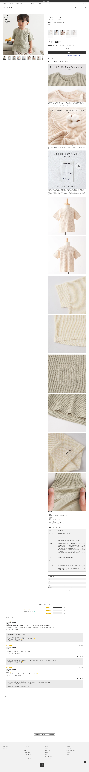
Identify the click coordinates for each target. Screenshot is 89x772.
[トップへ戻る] (85, 762)
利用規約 (17, 3)
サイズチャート (67, 590)
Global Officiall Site (27, 756)
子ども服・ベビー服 (27, 754)
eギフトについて (48, 3)
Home (49, 14)
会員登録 (54, 45)
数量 (49, 24)
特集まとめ (37, 734)
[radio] (50, 34)
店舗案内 (68, 754)
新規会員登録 (5, 748)
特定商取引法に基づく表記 (71, 750)
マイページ (26, 748)
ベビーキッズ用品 (27, 752)
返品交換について (6, 3)
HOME (44, 734)
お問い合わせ (22, 3)
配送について (12, 3)
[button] (79, 55)
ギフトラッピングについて (40, 3)
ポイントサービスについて (30, 3)
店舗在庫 (51, 58)
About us (68, 752)
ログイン (50, 45)
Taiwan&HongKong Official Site (29, 758)
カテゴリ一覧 (51, 734)
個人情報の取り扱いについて (71, 748)
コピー (60, 19)
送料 (54, 22)
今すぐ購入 (67, 52)
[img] (9, 621)
